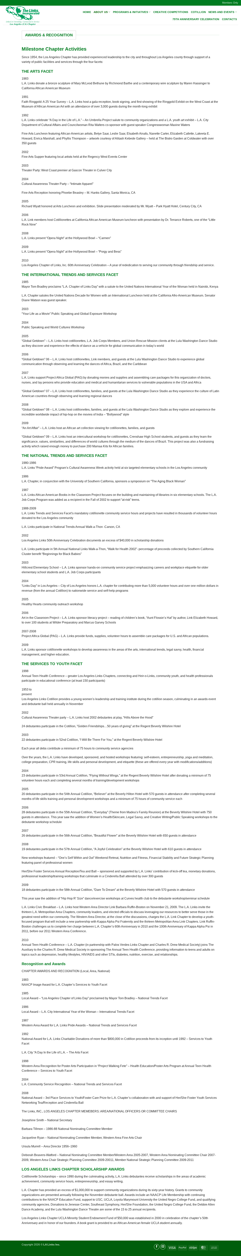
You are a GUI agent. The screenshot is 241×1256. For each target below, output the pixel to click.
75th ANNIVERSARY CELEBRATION (195, 19)
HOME (87, 12)
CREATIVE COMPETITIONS (170, 12)
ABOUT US (101, 12)
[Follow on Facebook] (156, 1247)
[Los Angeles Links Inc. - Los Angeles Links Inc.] (23, 16)
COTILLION (198, 12)
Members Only (230, 2)
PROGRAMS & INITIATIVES (130, 12)
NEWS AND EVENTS (221, 12)
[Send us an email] (163, 1247)
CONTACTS (229, 19)
